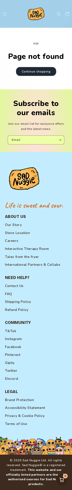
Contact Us (14, 286)
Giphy (10, 362)
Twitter (11, 370)
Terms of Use (16, 424)
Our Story (13, 225)
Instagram (13, 339)
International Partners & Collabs (32, 264)
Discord (11, 378)
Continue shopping (36, 71)
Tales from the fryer (22, 256)
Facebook (13, 347)
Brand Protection (19, 400)
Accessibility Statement (25, 407)
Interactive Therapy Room (27, 248)
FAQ (8, 294)
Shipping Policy (18, 301)
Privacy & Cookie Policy (25, 415)
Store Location (17, 233)
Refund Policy (16, 309)
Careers (11, 240)
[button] (5, 14)
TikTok (10, 331)
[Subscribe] (60, 139)
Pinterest (12, 354)
